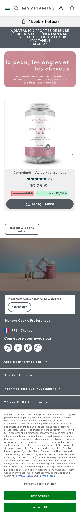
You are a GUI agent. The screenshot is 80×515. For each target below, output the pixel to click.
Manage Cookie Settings (40, 483)
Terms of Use (46, 475)
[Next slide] (72, 154)
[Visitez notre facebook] (18, 348)
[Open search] (16, 8)
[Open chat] (38, 348)
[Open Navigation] (7, 8)
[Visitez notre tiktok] (28, 348)
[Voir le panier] (72, 8)
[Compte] (61, 8)
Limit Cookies (40, 495)
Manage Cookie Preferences (27, 320)
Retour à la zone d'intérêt (22, 229)
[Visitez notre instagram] (8, 348)
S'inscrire (19, 307)
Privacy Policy (24, 475)
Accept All (40, 507)
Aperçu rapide (43, 204)
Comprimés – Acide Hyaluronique (39, 172)
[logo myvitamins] (38, 8)
